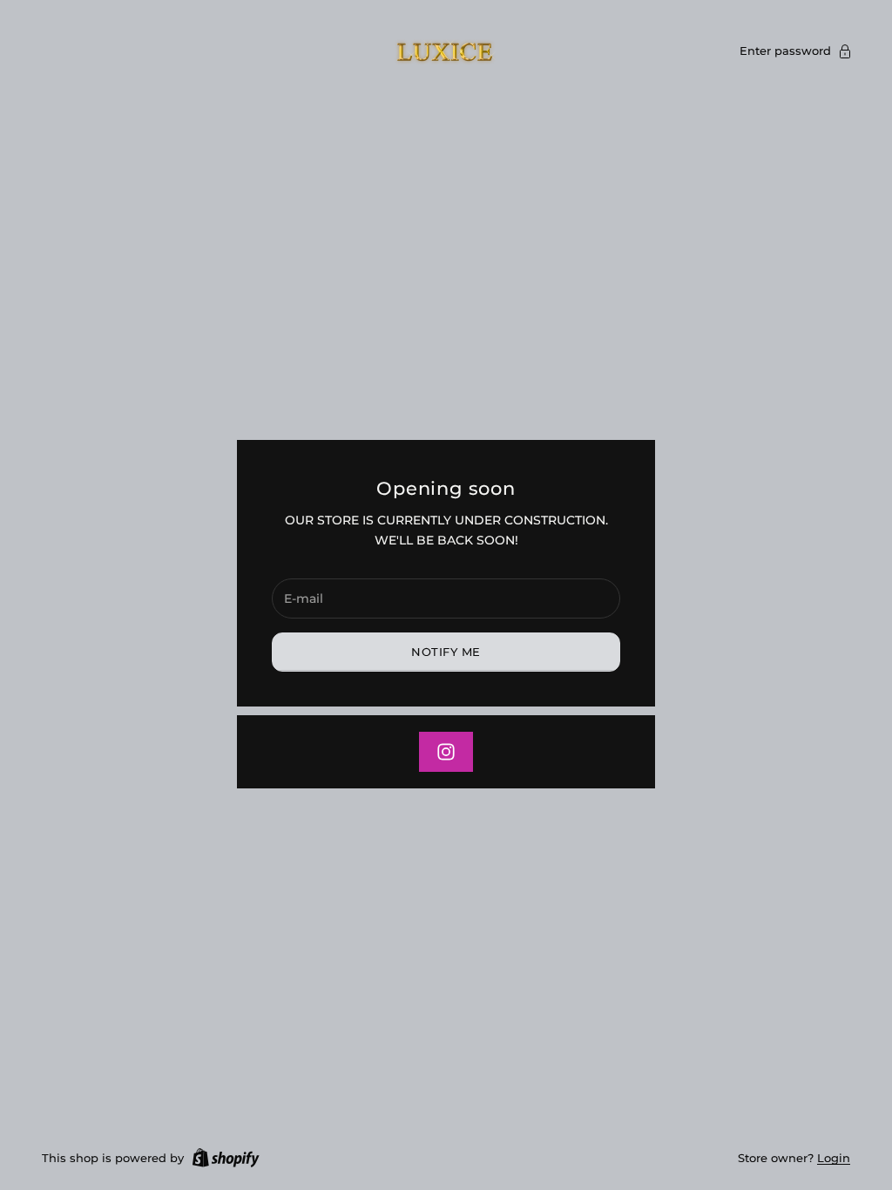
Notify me (446, 652)
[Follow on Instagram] (446, 752)
